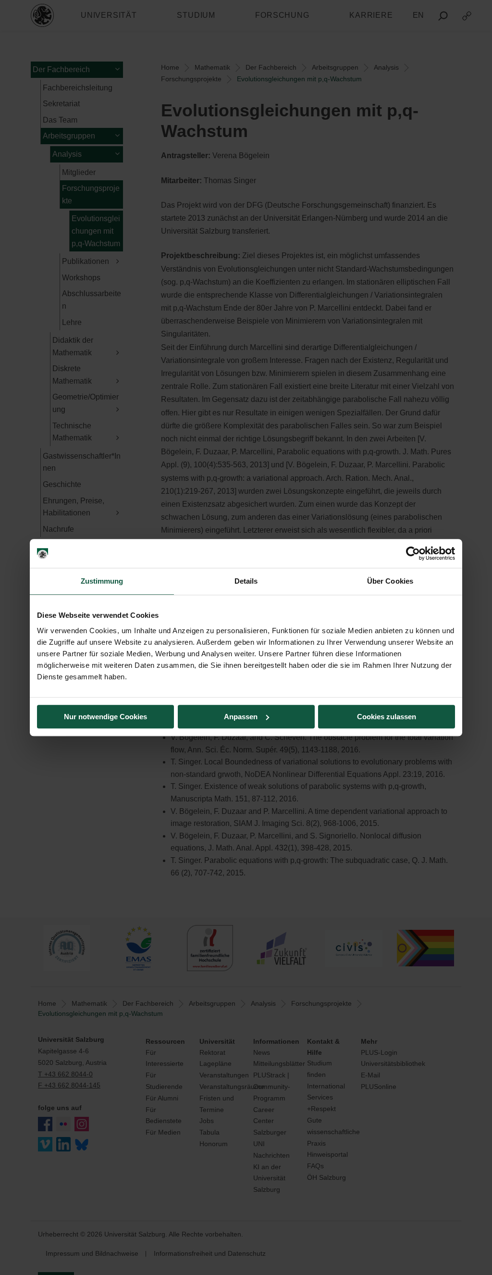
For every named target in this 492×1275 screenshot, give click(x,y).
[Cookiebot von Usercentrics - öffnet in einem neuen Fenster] (413, 553)
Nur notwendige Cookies (105, 716)
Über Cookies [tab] (390, 581)
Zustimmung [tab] (102, 581)
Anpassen (241, 716)
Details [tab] (246, 581)
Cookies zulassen (386, 716)
